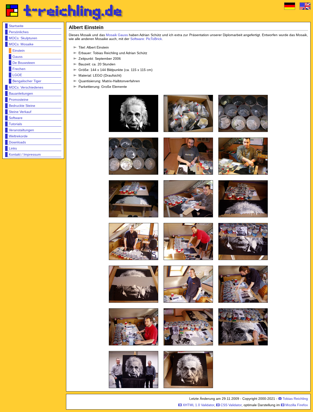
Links (13, 148)
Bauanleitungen (21, 93)
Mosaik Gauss (117, 35)
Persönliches (19, 32)
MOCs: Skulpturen (23, 38)
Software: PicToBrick (146, 39)
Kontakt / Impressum (25, 154)
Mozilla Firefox (296, 405)
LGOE (17, 75)
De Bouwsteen (23, 63)
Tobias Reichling (295, 399)
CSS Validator (231, 405)
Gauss (17, 57)
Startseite (16, 26)
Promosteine (18, 99)
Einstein (18, 50)
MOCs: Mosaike (21, 44)
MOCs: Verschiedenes (26, 87)
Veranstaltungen (21, 130)
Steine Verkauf (20, 112)
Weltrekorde (18, 136)
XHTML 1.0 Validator (198, 405)
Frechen (18, 69)
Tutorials (15, 124)
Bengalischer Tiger (26, 81)
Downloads (17, 142)
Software (15, 118)
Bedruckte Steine (22, 106)
